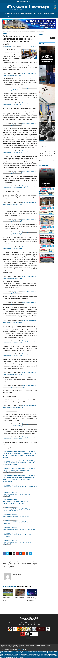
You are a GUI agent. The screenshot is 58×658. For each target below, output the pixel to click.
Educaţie (7, 16)
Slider (4, 595)
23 (47, 155)
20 (40, 155)
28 (42, 158)
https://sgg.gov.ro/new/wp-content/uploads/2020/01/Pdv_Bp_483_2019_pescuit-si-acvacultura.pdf (18, 521)
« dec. (40, 160)
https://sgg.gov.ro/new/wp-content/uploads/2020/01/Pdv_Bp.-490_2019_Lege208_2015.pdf (20, 486)
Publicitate (31, 16)
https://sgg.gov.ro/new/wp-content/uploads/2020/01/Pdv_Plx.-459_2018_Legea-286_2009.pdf (17, 542)
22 (45, 155)
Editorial (15, 13)
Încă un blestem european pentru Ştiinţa (6, 599)
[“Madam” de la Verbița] (20, 592)
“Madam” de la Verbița (20, 597)
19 (54, 153)
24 (49, 155)
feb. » (54, 160)
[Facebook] (52, 1)
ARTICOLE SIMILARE (9, 586)
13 (40, 153)
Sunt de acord (26, 657)
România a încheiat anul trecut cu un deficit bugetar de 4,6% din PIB (29, 563)
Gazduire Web (20, 649)
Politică (34, 13)
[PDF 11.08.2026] (47, 234)
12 (54, 151)
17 (49, 153)
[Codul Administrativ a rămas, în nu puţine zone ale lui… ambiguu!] (47, 93)
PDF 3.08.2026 (45, 183)
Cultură (12, 16)
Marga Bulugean (7, 46)
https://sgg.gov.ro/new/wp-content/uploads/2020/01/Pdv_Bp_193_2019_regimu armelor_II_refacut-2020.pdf (17, 508)
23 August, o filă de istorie (47, 60)
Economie (40, 13)
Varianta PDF (44, 165)
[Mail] (54, 1)
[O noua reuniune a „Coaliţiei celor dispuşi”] (47, 112)
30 (47, 158)
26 (54, 155)
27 (40, 158)
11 (51, 151)
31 (49, 158)
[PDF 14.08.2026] (47, 215)
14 (42, 153)
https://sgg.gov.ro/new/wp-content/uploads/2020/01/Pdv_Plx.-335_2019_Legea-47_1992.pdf (17, 534)
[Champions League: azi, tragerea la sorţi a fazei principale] (32, 592)
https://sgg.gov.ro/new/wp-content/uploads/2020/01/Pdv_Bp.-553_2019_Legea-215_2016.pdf (17, 494)
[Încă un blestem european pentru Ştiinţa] (8, 592)
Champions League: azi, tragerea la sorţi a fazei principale (31, 599)
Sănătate (52, 13)
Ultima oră (9, 31)
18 (51, 153)
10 (49, 151)
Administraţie (28, 13)
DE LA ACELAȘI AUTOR (24, 586)
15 (45, 153)
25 (51, 155)
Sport (17, 16)
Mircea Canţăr (47, 63)
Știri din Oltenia (23, 16)
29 (45, 158)
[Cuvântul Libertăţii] (29, 7)
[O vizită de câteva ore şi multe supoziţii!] (47, 74)
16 (47, 153)
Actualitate (21, 13)
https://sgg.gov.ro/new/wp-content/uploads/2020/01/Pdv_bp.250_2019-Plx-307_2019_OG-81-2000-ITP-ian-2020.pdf (16, 501)
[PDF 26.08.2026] (47, 196)
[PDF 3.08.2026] (47, 253)
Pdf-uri (42, 181)
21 (42, 155)
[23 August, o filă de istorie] (47, 131)
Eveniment (46, 13)
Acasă (4, 31)
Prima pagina (8, 13)
